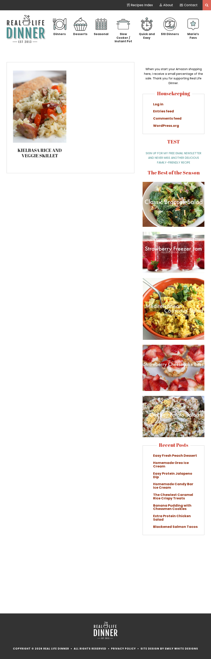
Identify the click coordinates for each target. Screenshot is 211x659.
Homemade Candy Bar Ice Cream (173, 486)
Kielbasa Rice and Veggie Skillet (40, 153)
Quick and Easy (147, 36)
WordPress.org (166, 125)
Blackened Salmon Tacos (175, 526)
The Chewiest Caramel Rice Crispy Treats (173, 496)
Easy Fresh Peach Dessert (175, 455)
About (168, 5)
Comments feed (167, 118)
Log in (158, 104)
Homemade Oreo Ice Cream (171, 464)
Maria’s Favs (193, 36)
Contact (191, 5)
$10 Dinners (170, 34)
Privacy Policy (123, 648)
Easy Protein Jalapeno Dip (172, 475)
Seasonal (101, 34)
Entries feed (163, 111)
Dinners (59, 34)
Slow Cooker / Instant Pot (123, 37)
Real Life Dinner (26, 29)
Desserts (80, 34)
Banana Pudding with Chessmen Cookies (172, 507)
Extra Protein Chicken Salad (172, 518)
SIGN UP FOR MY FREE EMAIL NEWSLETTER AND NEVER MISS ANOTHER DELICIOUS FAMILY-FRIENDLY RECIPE (173, 158)
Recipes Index (142, 5)
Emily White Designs (181, 648)
